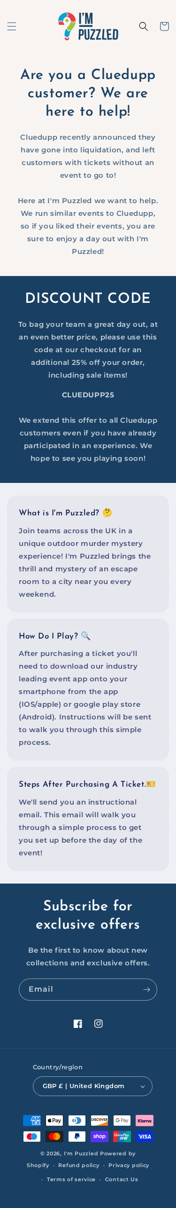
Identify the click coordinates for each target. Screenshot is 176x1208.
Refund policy (78, 1165)
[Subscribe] (146, 990)
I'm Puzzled (81, 1153)
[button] (11, 26)
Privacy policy (128, 1165)
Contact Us (121, 1179)
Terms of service (71, 1179)
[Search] (143, 26)
